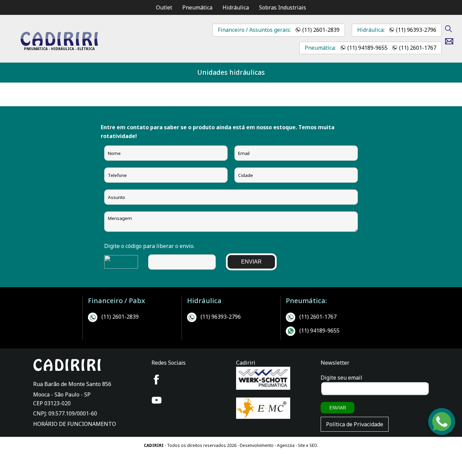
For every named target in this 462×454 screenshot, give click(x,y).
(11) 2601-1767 (417, 47)
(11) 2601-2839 (321, 29)
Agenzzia (286, 445)
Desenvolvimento (257, 445)
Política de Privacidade (354, 424)
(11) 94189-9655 (367, 47)
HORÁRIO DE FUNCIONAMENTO (74, 424)
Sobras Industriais (282, 7)
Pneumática (197, 7)
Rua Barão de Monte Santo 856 (72, 384)
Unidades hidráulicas (231, 72)
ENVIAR (251, 262)
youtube (157, 400)
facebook (157, 379)
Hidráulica (236, 7)
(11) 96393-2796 (416, 29)
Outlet (164, 7)
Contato (452, 41)
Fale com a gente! (442, 432)
